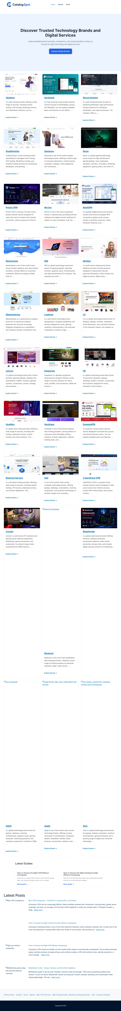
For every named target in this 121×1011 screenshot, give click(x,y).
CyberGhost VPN (91, 478)
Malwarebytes (13, 314)
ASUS (8, 826)
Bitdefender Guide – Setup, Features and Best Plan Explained (52, 968)
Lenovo (9, 371)
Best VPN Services (44, 995)
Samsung (49, 151)
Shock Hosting (90, 97)
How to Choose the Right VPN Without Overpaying (48, 945)
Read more (38, 910)
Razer (86, 151)
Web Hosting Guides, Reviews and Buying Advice (71, 995)
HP (84, 371)
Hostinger (49, 424)
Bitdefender (89, 531)
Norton (48, 207)
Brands (60, 4)
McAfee (87, 261)
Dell (46, 478)
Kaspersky (49, 371)
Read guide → (22, 884)
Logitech (48, 314)
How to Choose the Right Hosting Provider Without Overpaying (52, 923)
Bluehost (49, 653)
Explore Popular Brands (61, 51)
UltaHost (10, 97)
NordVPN (87, 207)
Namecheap (12, 261)
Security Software (103, 995)
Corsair (9, 531)
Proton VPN (11, 207)
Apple (47, 826)
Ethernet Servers (14, 478)
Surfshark (49, 97)
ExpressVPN (89, 424)
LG (84, 314)
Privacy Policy (9, 995)
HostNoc (10, 424)
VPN (93, 995)
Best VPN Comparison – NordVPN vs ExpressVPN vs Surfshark (52, 901)
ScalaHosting (12, 151)
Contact (19, 995)
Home (53, 4)
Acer (85, 826)
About (68, 4)
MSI (46, 261)
